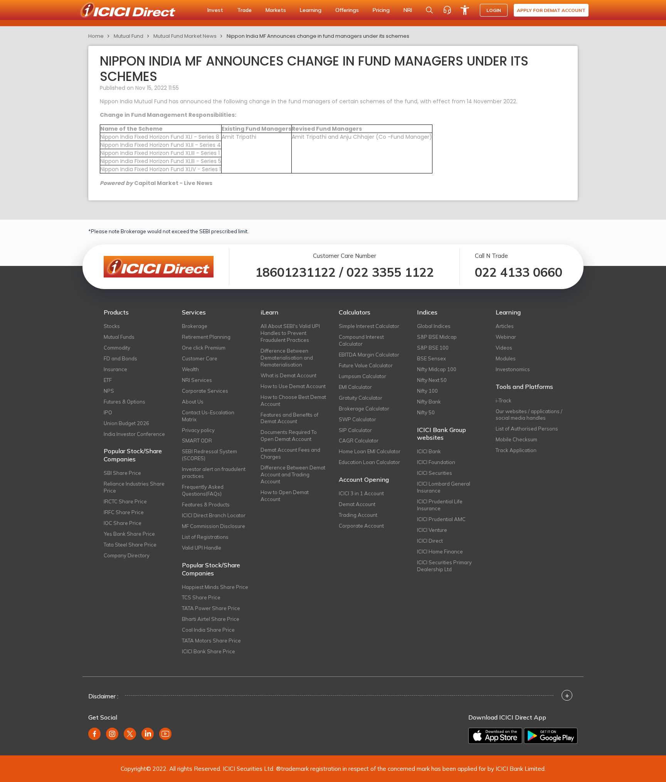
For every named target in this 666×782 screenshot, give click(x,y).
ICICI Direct (430, 541)
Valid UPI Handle (201, 548)
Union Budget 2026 (126, 423)
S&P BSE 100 (433, 348)
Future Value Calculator (366, 365)
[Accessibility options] (465, 10)
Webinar (506, 337)
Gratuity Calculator (360, 398)
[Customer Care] (447, 10)
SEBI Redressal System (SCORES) (209, 454)
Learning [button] (310, 10)
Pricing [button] (381, 10)
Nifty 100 (427, 391)
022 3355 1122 (390, 272)
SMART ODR (197, 440)
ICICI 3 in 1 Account (361, 493)
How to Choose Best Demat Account (293, 400)
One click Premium (203, 348)
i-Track (503, 400)
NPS (109, 391)
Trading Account (358, 515)
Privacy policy (198, 430)
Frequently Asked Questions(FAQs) (203, 490)
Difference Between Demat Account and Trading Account (293, 474)
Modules (506, 358)
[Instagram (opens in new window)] (112, 734)
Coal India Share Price (208, 630)
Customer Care (199, 358)
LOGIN (493, 10)
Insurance (115, 369)
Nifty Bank (429, 402)
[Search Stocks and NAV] (429, 10)
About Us (193, 402)
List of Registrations (205, 537)
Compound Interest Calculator (361, 340)
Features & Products (206, 504)
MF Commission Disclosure (213, 526)
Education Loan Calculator (369, 462)
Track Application (516, 450)
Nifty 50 (426, 412)
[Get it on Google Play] (551, 736)
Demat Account (357, 504)
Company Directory (127, 555)
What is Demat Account (288, 375)
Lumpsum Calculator (362, 376)
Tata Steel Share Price (130, 545)
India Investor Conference (134, 434)
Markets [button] (276, 10)
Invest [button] (215, 10)
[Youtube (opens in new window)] (165, 734)
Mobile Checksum (516, 439)
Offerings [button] (347, 10)
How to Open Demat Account (285, 495)
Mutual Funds (119, 337)
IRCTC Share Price (125, 501)
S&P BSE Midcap (437, 337)
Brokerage (194, 326)
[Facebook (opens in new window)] (94, 734)
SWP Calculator (357, 419)
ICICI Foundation (436, 462)
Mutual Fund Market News (185, 36)
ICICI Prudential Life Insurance (439, 504)
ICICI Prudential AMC (441, 519)
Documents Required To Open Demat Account (289, 435)
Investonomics (513, 369)
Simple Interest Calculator (369, 326)
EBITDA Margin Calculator (369, 354)
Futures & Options (124, 402)
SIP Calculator (355, 430)
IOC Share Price (122, 523)
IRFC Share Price (124, 512)
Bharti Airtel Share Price (210, 619)
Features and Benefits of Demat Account (289, 418)
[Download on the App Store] (495, 736)
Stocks (112, 326)
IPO (108, 412)
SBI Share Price (122, 473)
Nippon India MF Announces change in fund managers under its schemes (318, 36)
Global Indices (434, 326)
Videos (504, 348)
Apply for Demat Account (551, 10)
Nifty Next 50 (432, 380)
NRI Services (197, 380)
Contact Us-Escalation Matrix (208, 415)
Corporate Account (361, 526)
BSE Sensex (431, 358)
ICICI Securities (434, 473)
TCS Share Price (201, 597)
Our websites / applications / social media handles (529, 414)
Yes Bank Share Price (129, 534)
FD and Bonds (120, 358)
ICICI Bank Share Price (208, 651)
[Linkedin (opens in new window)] (147, 734)
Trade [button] (244, 10)
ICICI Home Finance (440, 551)
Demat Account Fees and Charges (290, 453)
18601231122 (295, 272)
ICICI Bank (429, 451)
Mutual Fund (128, 36)
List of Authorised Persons (527, 428)
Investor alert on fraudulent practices (214, 472)
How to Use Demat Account (293, 386)
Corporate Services (205, 391)
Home (96, 36)
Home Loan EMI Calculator (369, 451)
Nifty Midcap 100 (436, 369)
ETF (108, 380)
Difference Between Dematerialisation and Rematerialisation (287, 358)
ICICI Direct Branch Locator (214, 515)
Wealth (190, 369)
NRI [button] (408, 10)
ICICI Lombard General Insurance (443, 487)
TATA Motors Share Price (211, 640)
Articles (505, 326)
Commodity (117, 348)
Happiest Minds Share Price (215, 587)
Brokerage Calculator (364, 408)
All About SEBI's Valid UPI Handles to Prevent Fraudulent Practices (290, 333)
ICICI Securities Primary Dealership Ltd (444, 565)
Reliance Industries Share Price (134, 487)
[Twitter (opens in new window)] (130, 734)
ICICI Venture (432, 530)
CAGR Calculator (358, 440)
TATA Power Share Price (211, 608)
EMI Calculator (355, 387)
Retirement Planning (206, 337)
